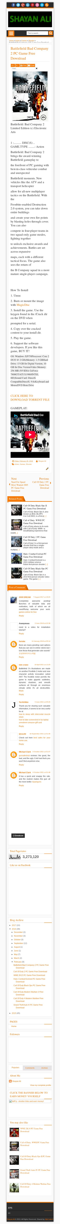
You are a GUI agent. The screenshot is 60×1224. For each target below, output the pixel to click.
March (17, 958)
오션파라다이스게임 (27, 653)
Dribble (37, 5)
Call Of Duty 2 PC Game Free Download (30, 971)
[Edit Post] (47, 469)
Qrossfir (22, 734)
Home (13, 1026)
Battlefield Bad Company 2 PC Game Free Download (29, 53)
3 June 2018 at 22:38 (42, 623)
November (18, 936)
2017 (14, 925)
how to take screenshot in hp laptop (33, 720)
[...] (45, 516)
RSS (47, 5)
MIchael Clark (25, 752)
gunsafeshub (24, 755)
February (18, 962)
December (18, 932)
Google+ (23, 5)
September (19, 943)
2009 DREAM (25, 597)
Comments (29, 1068)
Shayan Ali (42, 461)
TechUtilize (23, 702)
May (16, 954)
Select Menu (11, 33)
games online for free (28, 612)
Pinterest (32, 5)
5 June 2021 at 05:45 (42, 702)
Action (17, 464)
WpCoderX (49, 1219)
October (17, 940)
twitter (18, 5)
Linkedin (28, 5)
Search (51, 33)
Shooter (29, 464)
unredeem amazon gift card (30, 722)
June (16, 951)
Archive (44, 1068)
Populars (15, 1067)
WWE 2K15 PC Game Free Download (29, 975)
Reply (21, 616)
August (17, 947)
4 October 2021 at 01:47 (41, 751)
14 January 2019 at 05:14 (41, 641)
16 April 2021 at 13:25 (42, 664)
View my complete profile (40, 1085)
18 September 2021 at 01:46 (40, 734)
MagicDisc (23, 305)
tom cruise (23, 665)
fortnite (22, 641)
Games (22, 464)
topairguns (36, 782)
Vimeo (42, 5)
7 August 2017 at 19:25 (41, 597)
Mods (21, 691)
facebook (13, 5)
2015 (14, 1013)
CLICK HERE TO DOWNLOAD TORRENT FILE (30, 397)
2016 (14, 929)
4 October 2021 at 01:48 (41, 772)
